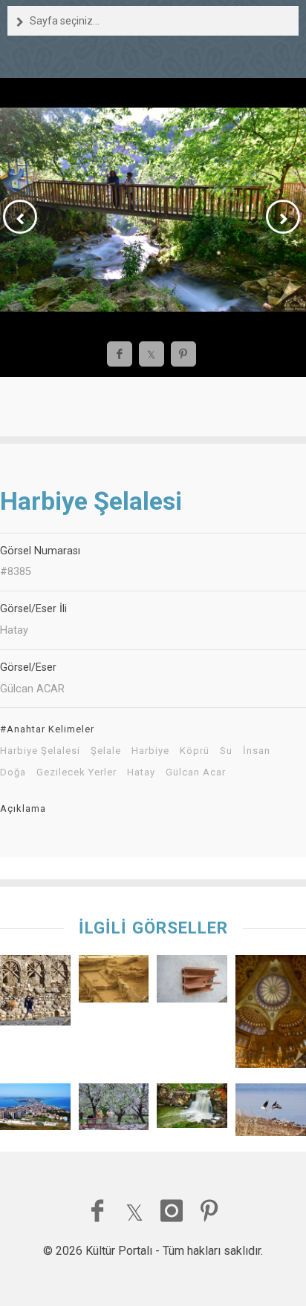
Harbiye (150, 751)
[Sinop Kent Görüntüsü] (35, 1110)
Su (226, 751)
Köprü (194, 751)
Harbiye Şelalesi (40, 751)
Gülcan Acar (196, 772)
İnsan (256, 751)
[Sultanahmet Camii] (270, 1014)
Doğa (13, 772)
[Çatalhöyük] (114, 982)
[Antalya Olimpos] (35, 994)
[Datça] (114, 1110)
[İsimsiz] (192, 982)
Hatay (141, 772)
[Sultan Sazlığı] (270, 1113)
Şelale (106, 751)
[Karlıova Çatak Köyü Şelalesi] (192, 1109)
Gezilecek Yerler (76, 772)
